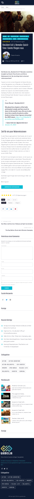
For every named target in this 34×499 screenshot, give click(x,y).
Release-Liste (23, 368)
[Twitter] (6, 299)
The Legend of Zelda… (18, 394)
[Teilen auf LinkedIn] (11, 209)
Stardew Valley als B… (18, 418)
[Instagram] (10, 299)
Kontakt (3, 460)
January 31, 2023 (10, 125)
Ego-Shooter (21, 364)
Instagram (17, 202)
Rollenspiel (5, 371)
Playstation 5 (7, 39)
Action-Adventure (14, 361)
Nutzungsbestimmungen (14, 462)
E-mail (2, 268)
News (7, 7)
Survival (14, 199)
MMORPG (4, 368)
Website (3, 275)
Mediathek (15, 460)
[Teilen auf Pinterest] (15, 209)
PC (8, 36)
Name (2, 261)
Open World (13, 368)
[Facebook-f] (3, 299)
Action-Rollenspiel (8, 364)
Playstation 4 (24, 36)
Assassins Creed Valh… (18, 402)
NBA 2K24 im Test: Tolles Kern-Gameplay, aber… (18, 336)
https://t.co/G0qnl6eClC (23, 117)
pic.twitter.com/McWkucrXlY (14, 119)
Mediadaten (22, 460)
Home (2, 7)
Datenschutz (4, 462)
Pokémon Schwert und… (19, 385)
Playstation (14, 36)
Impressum (9, 460)
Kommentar (4, 245)
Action (8, 199)
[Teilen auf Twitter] (7, 209)
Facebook (10, 202)
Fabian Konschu (15, 55)
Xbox (14, 39)
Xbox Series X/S (23, 39)
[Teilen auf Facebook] (3, 209)
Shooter (14, 371)
